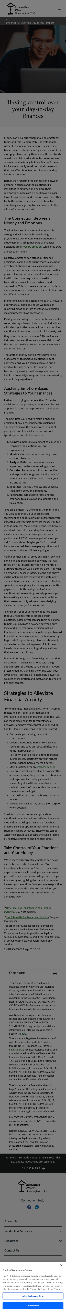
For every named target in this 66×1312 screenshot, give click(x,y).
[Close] (61, 1265)
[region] (33, 1287)
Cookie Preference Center (33, 1296)
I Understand (33, 1305)
